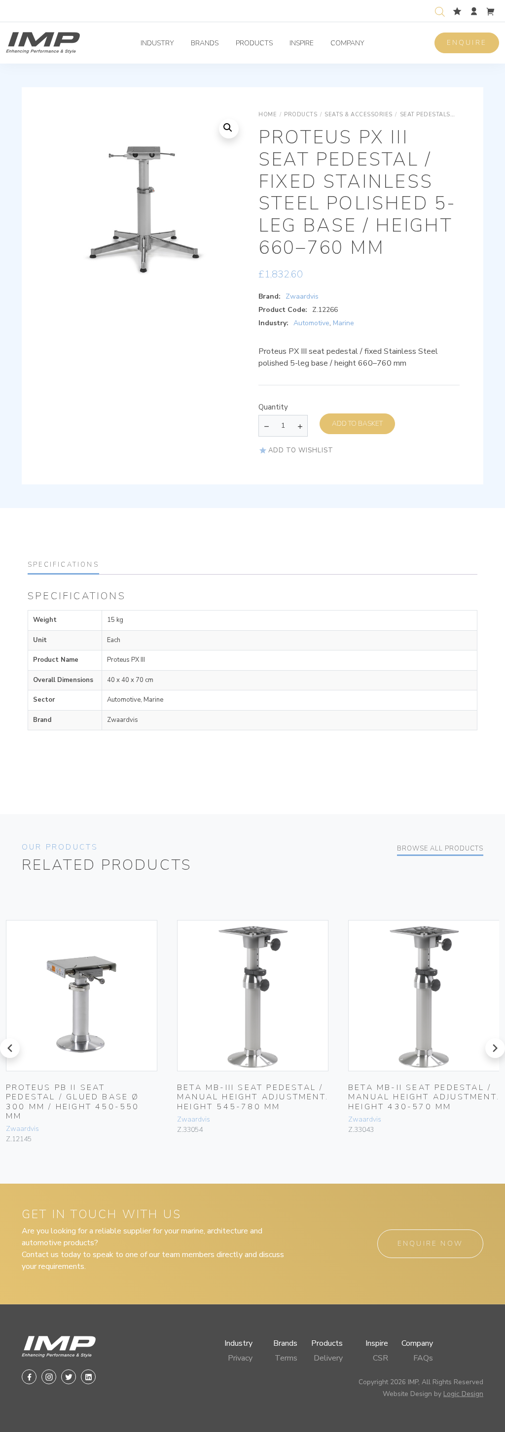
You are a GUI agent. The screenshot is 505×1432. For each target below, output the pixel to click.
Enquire (467, 42)
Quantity (273, 407)
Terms (286, 1358)
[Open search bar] (440, 10)
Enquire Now (430, 1243)
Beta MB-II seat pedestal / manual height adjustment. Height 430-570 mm (424, 1097)
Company (347, 43)
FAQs (423, 1358)
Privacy (240, 1358)
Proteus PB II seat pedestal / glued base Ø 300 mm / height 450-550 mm (73, 1102)
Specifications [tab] (63, 564)
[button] (229, 128)
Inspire (301, 43)
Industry (157, 43)
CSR (380, 1358)
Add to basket (357, 423)
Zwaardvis (302, 296)
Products (254, 43)
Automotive (311, 323)
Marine (343, 323)
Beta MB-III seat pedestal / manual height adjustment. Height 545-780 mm (252, 1097)
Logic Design (463, 1393)
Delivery (328, 1358)
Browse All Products (440, 848)
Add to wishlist (300, 450)
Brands (204, 43)
